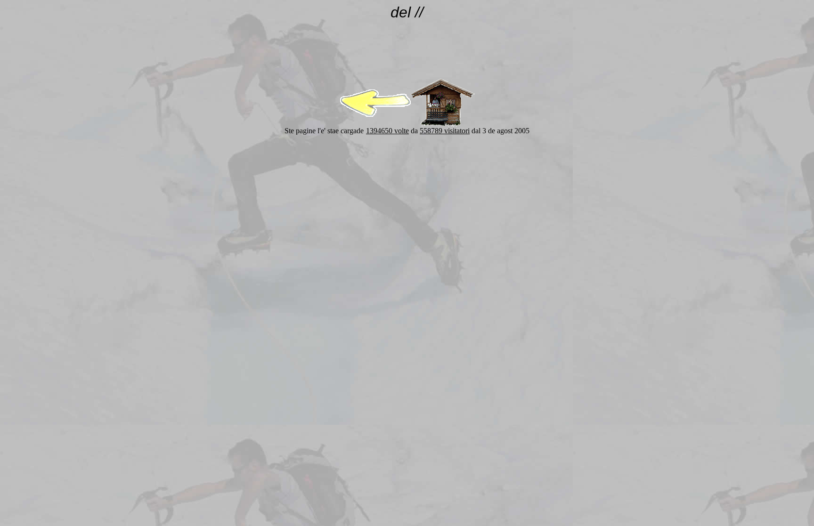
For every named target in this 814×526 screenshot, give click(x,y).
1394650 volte (387, 131)
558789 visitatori (445, 131)
